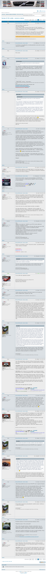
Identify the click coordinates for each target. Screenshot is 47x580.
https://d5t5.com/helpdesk (25, 86)
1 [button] (33, 19)
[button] (30, 20)
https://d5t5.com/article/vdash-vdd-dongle (21, 85)
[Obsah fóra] (23, 7)
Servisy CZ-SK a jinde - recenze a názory (13, 18)
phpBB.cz (25, 572)
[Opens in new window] (32, 183)
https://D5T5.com (18, 86)
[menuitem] (38, 11)
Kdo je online (4, 564)
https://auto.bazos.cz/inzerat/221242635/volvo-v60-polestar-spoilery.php (28, 536)
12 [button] (43, 19)
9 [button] (39, 19)
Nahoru (3, 48)
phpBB (20, 571)
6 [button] (35, 19)
